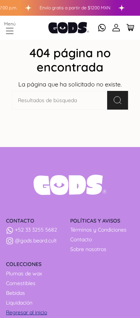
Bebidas (15, 293)
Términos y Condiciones (98, 229)
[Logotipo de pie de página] (70, 185)
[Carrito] (130, 27)
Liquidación (19, 302)
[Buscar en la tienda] (117, 100)
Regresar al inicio (26, 312)
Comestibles (20, 283)
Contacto (81, 239)
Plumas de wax (24, 273)
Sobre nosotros (88, 249)
